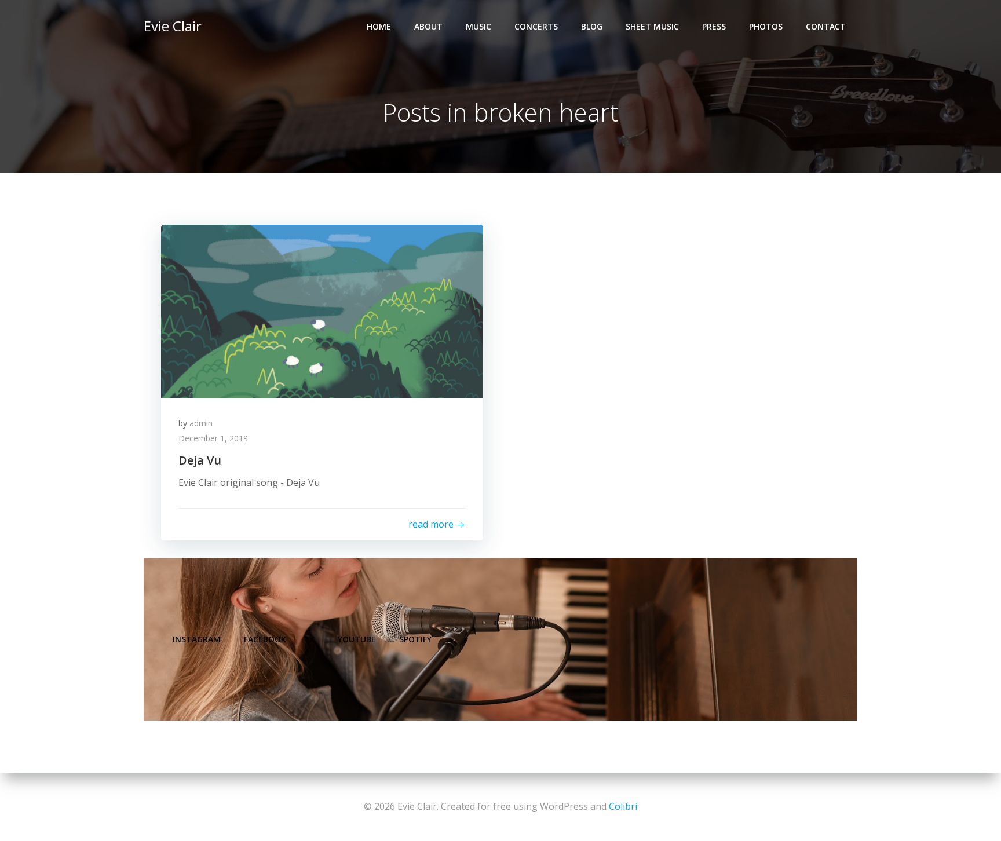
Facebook (265, 639)
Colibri (623, 806)
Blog (591, 26)
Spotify (415, 639)
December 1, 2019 (213, 438)
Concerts (536, 26)
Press (714, 26)
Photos (766, 26)
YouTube (357, 639)
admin (201, 423)
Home (379, 26)
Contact (826, 26)
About (428, 26)
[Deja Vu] (322, 310)
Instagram (197, 639)
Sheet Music (652, 26)
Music (478, 26)
